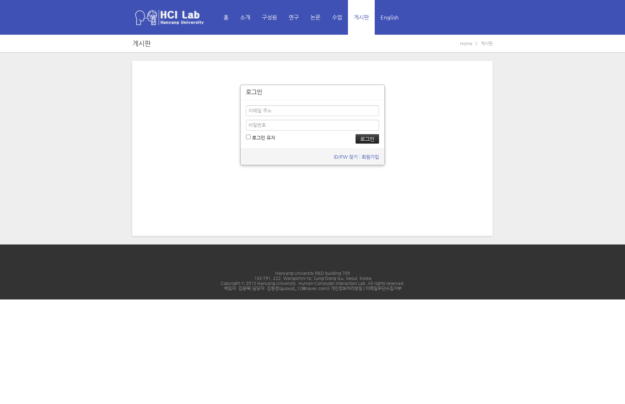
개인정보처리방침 (347, 288)
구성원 (269, 17)
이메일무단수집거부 (383, 288)
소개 (245, 17)
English (389, 17)
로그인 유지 (263, 137)
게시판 (361, 17)
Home (466, 43)
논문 (315, 17)
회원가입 (370, 157)
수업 (337, 17)
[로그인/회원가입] (487, 17)
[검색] (471, 17)
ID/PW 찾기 (346, 157)
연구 (294, 17)
